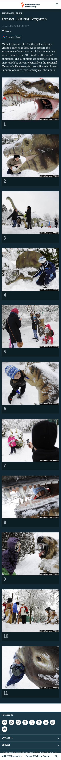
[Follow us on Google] (25, 722)
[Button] (6, 32)
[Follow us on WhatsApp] (52, 722)
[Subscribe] (4, 729)
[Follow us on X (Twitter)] (32, 722)
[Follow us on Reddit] (11, 722)
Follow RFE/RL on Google (37, 756)
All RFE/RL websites (12, 756)
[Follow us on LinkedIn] (46, 722)
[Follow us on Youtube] (4, 722)
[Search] (56, 756)
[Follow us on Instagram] (18, 722)
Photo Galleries (12, 13)
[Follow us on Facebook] (39, 722)
